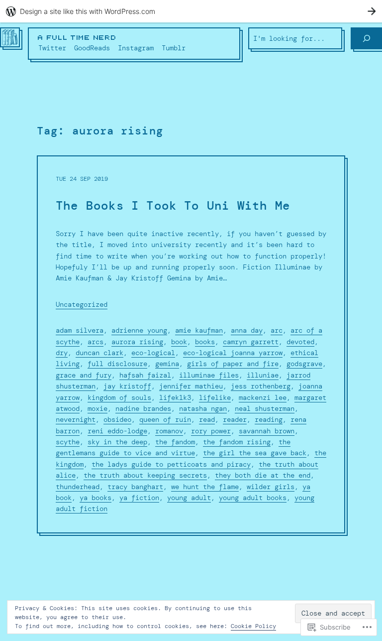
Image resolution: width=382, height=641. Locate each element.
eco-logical (153, 352)
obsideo (117, 419)
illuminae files (209, 375)
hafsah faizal (145, 375)
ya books (95, 497)
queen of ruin (165, 419)
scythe (68, 441)
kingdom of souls (119, 397)
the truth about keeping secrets (145, 475)
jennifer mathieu (191, 386)
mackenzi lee (262, 397)
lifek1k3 (175, 397)
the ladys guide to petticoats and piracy (171, 464)
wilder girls (270, 486)
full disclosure (117, 363)
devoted (300, 341)
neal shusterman (264, 408)
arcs (95, 341)
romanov (169, 430)
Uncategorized (81, 304)
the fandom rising (237, 441)
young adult (189, 497)
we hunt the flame (205, 486)
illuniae (263, 375)
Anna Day (247, 330)
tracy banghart (135, 486)
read (207, 419)
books (205, 341)
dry (62, 352)
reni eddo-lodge (117, 430)
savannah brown (266, 430)
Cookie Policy (253, 626)
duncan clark (99, 352)
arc (277, 330)
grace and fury (83, 375)
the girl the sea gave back (254, 452)
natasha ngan (203, 408)
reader (235, 419)
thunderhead (77, 486)
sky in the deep (117, 441)
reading (269, 419)
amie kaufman (199, 330)
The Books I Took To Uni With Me (173, 206)
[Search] (366, 38)
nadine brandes (143, 408)
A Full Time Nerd (77, 38)
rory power (211, 430)
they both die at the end (262, 475)
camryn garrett (251, 341)
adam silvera (79, 330)
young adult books (252, 497)
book (179, 341)
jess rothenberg (260, 386)
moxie (97, 408)
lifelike (215, 397)
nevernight (76, 419)
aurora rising (137, 341)
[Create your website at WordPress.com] (191, 11)
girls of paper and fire (233, 363)
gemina (167, 363)
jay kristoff (127, 386)
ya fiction (139, 497)
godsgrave (304, 363)
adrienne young (139, 330)
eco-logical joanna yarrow (233, 352)
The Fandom (175, 441)
